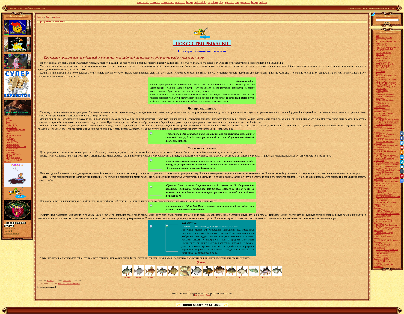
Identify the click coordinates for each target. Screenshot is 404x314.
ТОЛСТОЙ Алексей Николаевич (383, 222)
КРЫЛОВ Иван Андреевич (386, 166)
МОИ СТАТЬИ (11, 141)
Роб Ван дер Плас (383, 62)
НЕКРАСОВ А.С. (12, 143)
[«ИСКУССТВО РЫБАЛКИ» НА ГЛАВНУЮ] (202, 38)
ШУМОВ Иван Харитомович (387, 250)
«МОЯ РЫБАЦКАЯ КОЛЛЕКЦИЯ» (382, 59)
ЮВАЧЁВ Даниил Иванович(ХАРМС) (381, 258)
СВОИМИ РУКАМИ (13, 154)
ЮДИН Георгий (382, 255)
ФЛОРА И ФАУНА (383, 66)
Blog (377, 36)
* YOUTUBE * (381, 89)
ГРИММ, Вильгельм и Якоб (387, 123)
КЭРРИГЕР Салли (383, 168)
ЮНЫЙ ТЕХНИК (382, 68)
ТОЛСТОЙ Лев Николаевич (387, 225)
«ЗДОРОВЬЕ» (381, 39)
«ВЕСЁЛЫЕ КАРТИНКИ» (386, 41)
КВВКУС (379, 70)
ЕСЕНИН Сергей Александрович (381, 137)
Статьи (9, 120)
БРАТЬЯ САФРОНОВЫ (385, 64)
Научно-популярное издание (387, 47)
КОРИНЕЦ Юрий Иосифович (387, 164)
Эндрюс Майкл (382, 253)
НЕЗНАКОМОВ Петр (384, 195)
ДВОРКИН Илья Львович (386, 128)
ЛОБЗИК (9, 137)
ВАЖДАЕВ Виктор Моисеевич (388, 119)
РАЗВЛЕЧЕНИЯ (12, 148)
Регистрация (35, 8)
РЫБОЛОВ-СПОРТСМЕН (386, 79)
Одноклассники (382, 91)
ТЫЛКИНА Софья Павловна (387, 227)
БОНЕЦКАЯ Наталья (384, 113)
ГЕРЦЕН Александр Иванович (388, 121)
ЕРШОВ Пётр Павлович (385, 134)
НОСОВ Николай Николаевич (388, 197)
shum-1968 (67, 280)
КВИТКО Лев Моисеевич (386, 155)
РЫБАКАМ (10, 150)
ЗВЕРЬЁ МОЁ (11, 131)
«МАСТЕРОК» (381, 43)
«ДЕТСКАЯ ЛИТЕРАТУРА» (386, 85)
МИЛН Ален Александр (385, 183)
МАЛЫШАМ (10, 139)
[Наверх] (373, 14)
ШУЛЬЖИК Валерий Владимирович (383, 247)
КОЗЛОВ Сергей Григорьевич (388, 162)
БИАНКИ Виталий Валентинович (382, 107)
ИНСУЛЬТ (380, 55)
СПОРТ (9, 156)
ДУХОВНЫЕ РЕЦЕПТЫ (15, 129)
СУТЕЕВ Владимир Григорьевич (382, 216)
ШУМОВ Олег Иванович (385, 251)
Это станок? (381, 81)
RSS (392, 8)
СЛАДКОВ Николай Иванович (388, 214)
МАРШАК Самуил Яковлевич (387, 181)
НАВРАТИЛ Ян (381, 191)
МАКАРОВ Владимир (384, 172)
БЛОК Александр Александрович (381, 110)
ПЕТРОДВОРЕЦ (382, 56)
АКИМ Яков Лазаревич (385, 94)
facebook (379, 92)
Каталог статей (23, 8)
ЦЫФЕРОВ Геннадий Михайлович (383, 233)
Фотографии (11, 124)
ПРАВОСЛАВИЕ (12, 145)
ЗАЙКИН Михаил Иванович (387, 145)
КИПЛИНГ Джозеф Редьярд (387, 157)
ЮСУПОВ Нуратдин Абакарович (383, 262)
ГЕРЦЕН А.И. (11, 128)
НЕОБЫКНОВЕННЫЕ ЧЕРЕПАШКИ (383, 50)
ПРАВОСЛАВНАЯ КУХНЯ (16, 147)
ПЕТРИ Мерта (381, 200)
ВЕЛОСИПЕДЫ (12, 126)
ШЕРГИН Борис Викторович (387, 244)
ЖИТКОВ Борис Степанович (387, 140)
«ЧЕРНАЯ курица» (383, 53)
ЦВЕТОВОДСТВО (13, 158)
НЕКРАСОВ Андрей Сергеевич (388, 193)
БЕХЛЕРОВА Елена (384, 104)
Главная (13, 8)
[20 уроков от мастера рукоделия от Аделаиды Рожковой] (17, 115)
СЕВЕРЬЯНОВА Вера (384, 212)
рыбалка (56, 17)
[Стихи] (17, 219)
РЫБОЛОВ (10, 152)
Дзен (8, 122)
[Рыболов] (17, 186)
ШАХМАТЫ (380, 72)
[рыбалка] (156, 142)
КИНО (8, 133)
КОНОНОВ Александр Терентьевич (384, 160)
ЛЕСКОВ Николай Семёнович (388, 170)
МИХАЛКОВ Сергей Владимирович (383, 186)
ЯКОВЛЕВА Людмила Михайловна (383, 266)
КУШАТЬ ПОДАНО (13, 135)
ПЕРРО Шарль (382, 198)
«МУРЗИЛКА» (381, 45)
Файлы (8, 118)
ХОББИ (379, 73)
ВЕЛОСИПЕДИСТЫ (384, 38)
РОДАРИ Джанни (382, 210)
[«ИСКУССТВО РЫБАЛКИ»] (17, 197)
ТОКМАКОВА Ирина (384, 219)
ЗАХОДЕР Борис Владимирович (381, 148)
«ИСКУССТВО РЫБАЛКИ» (202, 43)
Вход (43, 8)
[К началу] (202, 262)
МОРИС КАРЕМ (382, 189)
